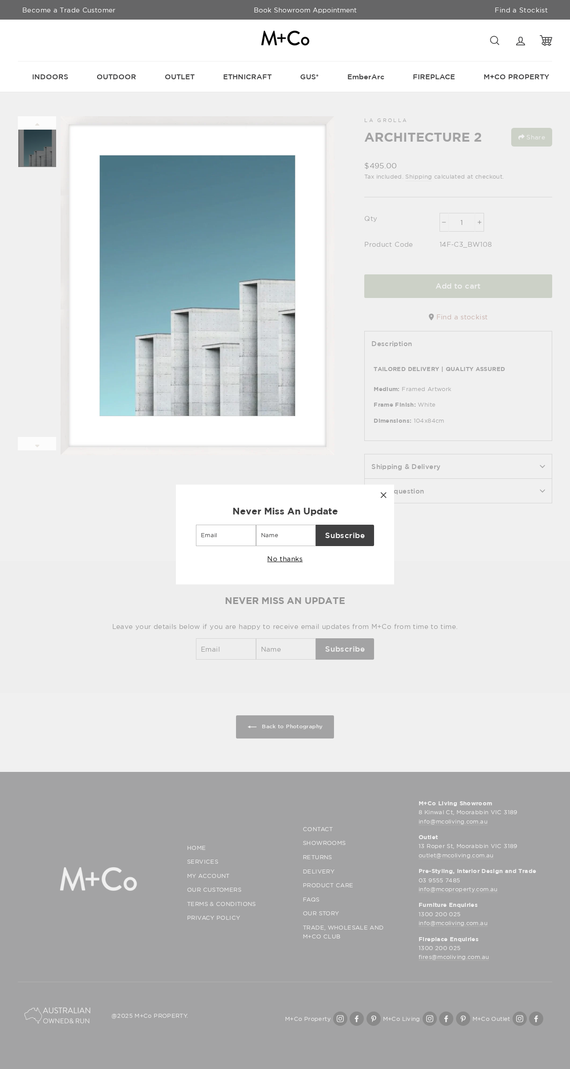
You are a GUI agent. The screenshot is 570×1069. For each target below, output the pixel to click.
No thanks (284, 558)
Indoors (50, 77)
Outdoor (116, 77)
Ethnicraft (247, 77)
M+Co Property (516, 77)
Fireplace (434, 77)
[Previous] (37, 123)
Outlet (180, 77)
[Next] (37, 443)
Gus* (309, 77)
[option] (305, 9)
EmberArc (365, 77)
